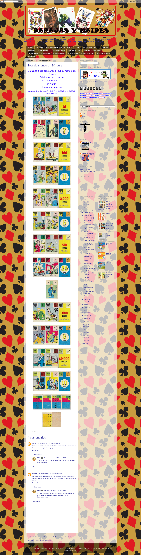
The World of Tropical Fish (88, 243)
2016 (84, 337)
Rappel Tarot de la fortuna (89, 269)
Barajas (30, 47)
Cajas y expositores (87, 53)
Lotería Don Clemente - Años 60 (109, 274)
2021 (84, 324)
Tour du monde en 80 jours (89, 252)
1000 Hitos (109, 263)
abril (85, 310)
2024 (84, 204)
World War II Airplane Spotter (89, 248)
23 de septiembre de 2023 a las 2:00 (49, 443)
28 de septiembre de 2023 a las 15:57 (55, 490)
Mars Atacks (108, 234)
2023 (84, 207)
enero (86, 318)
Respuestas (38, 454)
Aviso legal (105, 47)
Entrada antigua (69, 536)
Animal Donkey (88, 287)
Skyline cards (88, 263)
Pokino (108, 213)
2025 (84, 202)
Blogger (74, 550)
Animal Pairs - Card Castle (88, 280)
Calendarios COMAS (58, 50)
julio (85, 302)
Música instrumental (96, 144)
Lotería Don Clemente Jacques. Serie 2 (109, 226)
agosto (86, 299)
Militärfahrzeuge (89, 237)
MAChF (34, 443)
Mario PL (35, 473)
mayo (86, 307)
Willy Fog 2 (93, 155)
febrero (86, 315)
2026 (84, 199)
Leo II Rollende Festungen (88, 228)
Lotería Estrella (108, 253)
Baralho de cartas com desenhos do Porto (89, 291)
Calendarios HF (43, 50)
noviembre (87, 212)
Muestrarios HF (73, 53)
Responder (35, 450)
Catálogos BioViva (59, 53)
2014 (84, 343)
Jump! (85, 284)
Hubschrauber (88, 220)
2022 (84, 321)
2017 (84, 335)
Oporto (86, 296)
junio (85, 304)
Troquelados (31, 50)
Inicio (54, 536)
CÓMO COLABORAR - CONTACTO (86, 47)
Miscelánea (31, 56)
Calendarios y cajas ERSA (92, 50)
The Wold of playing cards (88, 171)
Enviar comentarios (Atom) (44, 540)
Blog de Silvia (86, 142)
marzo (86, 312)
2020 (84, 327)
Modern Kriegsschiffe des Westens (88, 233)
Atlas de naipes (85, 169)
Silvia (39, 458)
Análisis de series (88, 153)
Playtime (86, 260)
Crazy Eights (87, 266)
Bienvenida (39, 47)
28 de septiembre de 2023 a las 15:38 (50, 473)
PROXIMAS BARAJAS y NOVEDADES (59, 47)
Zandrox (86, 277)
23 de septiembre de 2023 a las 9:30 (54, 458)
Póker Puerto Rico (89, 240)
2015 (84, 340)
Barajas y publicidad (103, 53)
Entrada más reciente (37, 536)
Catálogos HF (45, 53)
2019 (84, 329)
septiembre (87, 218)
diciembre (87, 210)
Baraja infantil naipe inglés (88, 257)
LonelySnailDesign (102, 548)
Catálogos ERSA (33, 53)
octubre (86, 215)
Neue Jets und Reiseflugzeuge (89, 223)
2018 (84, 332)
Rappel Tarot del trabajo (89, 273)
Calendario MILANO (74, 50)
